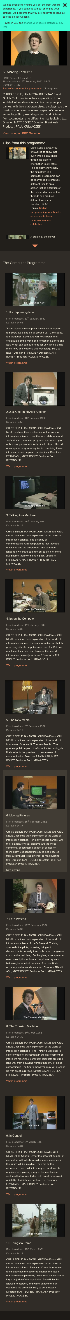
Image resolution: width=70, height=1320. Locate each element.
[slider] (34, 62)
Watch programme (16, 362)
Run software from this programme (23, 88)
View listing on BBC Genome (21, 133)
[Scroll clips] (35, 246)
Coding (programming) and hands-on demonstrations (46, 211)
